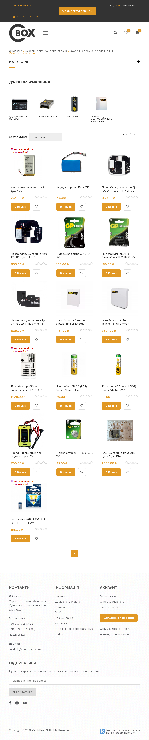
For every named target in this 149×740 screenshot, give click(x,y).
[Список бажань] (126, 32)
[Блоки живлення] (47, 104)
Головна (60, 596)
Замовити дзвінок (120, 617)
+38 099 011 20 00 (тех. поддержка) (24, 632)
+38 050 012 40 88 (21, 623)
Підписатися (22, 691)
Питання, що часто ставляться (74, 628)
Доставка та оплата (67, 601)
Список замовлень (112, 601)
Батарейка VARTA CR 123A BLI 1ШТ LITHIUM (28, 521)
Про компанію (64, 618)
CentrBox (38, 730)
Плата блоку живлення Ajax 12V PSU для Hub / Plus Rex (120, 189)
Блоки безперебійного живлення (101, 118)
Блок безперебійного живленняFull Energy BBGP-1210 (116, 324)
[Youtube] (25, 703)
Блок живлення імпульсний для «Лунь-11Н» (119, 454)
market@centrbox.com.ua (25, 649)
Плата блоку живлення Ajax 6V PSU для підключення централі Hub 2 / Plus (29, 324)
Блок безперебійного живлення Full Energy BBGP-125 (70, 324)
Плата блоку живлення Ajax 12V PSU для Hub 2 (29, 255)
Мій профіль (108, 596)
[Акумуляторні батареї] (20, 104)
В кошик (20, 206)
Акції (58, 612)
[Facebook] (10, 703)
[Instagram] (17, 703)
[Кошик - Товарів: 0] (137, 32)
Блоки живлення (47, 116)
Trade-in (60, 634)
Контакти (61, 623)
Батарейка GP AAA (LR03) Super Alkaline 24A (119, 388)
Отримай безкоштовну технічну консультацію (115, 631)
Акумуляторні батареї (18, 117)
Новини (60, 607)
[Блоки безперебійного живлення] (102, 104)
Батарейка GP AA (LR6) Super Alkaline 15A (71, 388)
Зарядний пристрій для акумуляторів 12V (26, 454)
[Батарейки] (74, 104)
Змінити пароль (110, 607)
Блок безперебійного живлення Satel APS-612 (26, 388)
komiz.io (129, 732)
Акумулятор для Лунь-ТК (72, 187)
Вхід (112, 5)
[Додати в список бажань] (36, 207)
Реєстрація (129, 5)
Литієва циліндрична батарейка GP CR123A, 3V (118, 255)
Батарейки (71, 116)
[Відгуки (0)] (41, 197)
